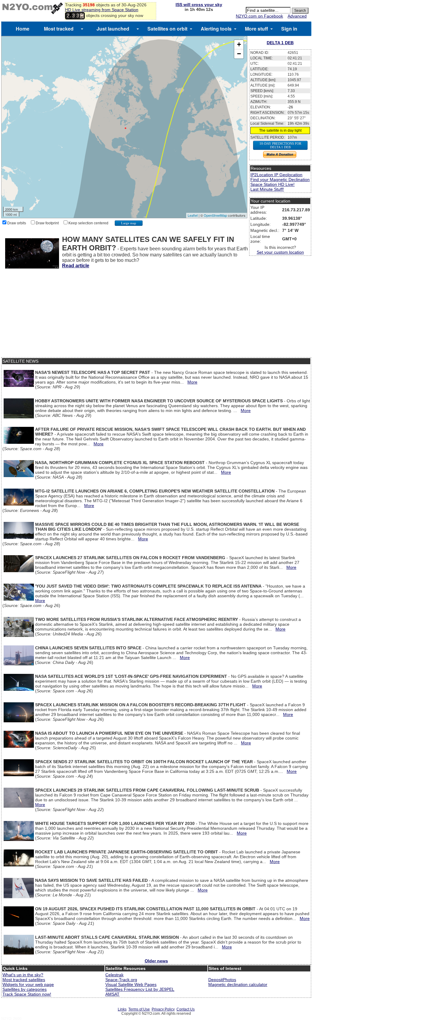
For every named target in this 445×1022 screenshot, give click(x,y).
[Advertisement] (156, 314)
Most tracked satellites (23, 979)
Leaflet (193, 215)
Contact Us (185, 1009)
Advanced (297, 16)
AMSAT (112, 994)
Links (122, 1009)
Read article (75, 265)
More (192, 382)
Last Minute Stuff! (267, 189)
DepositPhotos (222, 979)
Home (22, 28)
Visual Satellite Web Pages (131, 984)
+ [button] (239, 44)
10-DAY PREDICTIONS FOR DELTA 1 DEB (280, 145)
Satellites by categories (24, 989)
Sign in (289, 28)
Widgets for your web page (28, 984)
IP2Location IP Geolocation (276, 174)
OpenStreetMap (215, 215)
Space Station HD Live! (272, 184)
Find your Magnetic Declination (280, 179)
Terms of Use (139, 1009)
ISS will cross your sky (199, 4)
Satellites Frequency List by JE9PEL (139, 989)
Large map (128, 223)
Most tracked (59, 28)
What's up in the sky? (22, 974)
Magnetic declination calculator (237, 984)
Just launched (113, 28)
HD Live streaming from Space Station (101, 9)
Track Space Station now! (26, 994)
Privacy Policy (163, 1009)
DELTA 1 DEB (280, 42)
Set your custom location (280, 252)
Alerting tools (216, 28)
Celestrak (114, 974)
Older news (156, 960)
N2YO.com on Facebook (259, 16)
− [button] (239, 54)
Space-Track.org (121, 979)
